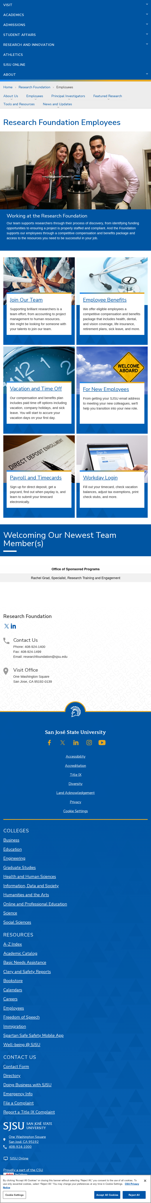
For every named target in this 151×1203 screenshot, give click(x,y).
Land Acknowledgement (75, 793)
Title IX (75, 774)
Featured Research (107, 96)
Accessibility (75, 756)
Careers (10, 999)
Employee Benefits (105, 299)
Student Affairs (19, 35)
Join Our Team (26, 299)
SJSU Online (14, 64)
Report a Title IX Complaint (29, 1112)
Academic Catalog (20, 953)
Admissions (14, 25)
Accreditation (75, 765)
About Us (10, 96)
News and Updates (57, 104)
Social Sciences (17, 922)
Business (11, 840)
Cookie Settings (75, 811)
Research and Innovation (28, 45)
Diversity (75, 783)
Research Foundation (34, 87)
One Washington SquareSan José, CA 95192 (27, 1139)
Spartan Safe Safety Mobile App (33, 1035)
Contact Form (16, 1066)
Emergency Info (18, 1094)
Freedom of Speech (21, 1017)
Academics (13, 15)
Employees (34, 96)
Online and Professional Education (35, 904)
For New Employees (106, 389)
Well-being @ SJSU (21, 1044)
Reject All (134, 1195)
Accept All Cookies (107, 1195)
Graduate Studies (19, 867)
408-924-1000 (20, 1147)
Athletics (13, 55)
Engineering (14, 858)
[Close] (145, 1181)
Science (10, 913)
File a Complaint (18, 1103)
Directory (11, 1075)
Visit (8, 5)
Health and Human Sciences (29, 876)
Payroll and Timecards (36, 477)
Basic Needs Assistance (24, 962)
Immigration (14, 1026)
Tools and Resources (19, 104)
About (9, 74)
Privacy (75, 802)
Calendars (12, 990)
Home (8, 87)
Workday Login (100, 477)
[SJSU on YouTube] (102, 743)
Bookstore (13, 980)
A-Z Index (12, 944)
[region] (75, 1189)
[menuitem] (11, 96)
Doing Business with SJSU (27, 1085)
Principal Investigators (68, 96)
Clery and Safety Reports (27, 971)
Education (12, 849)
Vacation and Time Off (36, 388)
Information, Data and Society (31, 886)
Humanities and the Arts (26, 895)
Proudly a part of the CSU (23, 1170)
